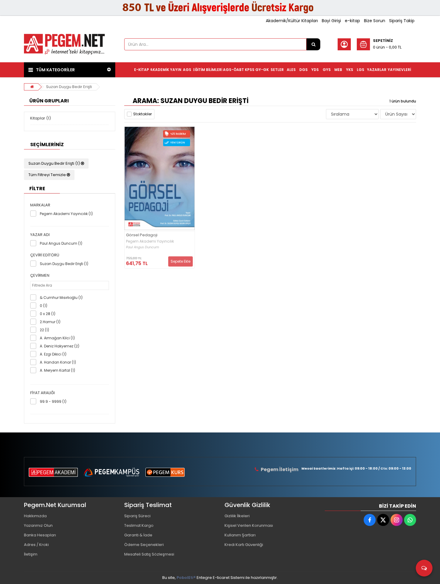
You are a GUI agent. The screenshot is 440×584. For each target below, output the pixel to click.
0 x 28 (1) (47, 313)
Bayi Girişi (331, 21)
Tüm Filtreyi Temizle (47, 175)
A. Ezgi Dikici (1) (53, 354)
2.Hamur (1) (50, 321)
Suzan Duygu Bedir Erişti (69, 87)
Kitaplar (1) (40, 118)
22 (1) (44, 329)
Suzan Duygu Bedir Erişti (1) (54, 163)
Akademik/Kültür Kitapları (292, 21)
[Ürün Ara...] (313, 44)
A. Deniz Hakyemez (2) (59, 346)
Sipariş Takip (402, 21)
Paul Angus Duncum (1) (61, 243)
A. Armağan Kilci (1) (57, 338)
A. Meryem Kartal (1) (57, 370)
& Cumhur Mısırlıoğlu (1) (61, 297)
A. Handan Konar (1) (58, 362)
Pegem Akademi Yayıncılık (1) (66, 213)
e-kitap (352, 21)
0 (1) (43, 305)
